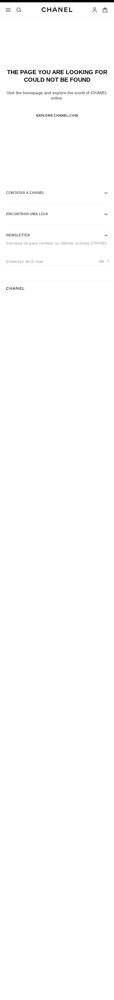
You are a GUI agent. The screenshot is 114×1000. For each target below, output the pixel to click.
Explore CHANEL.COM (57, 115)
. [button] (57, 124)
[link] (105, 10)
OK (101, 261)
